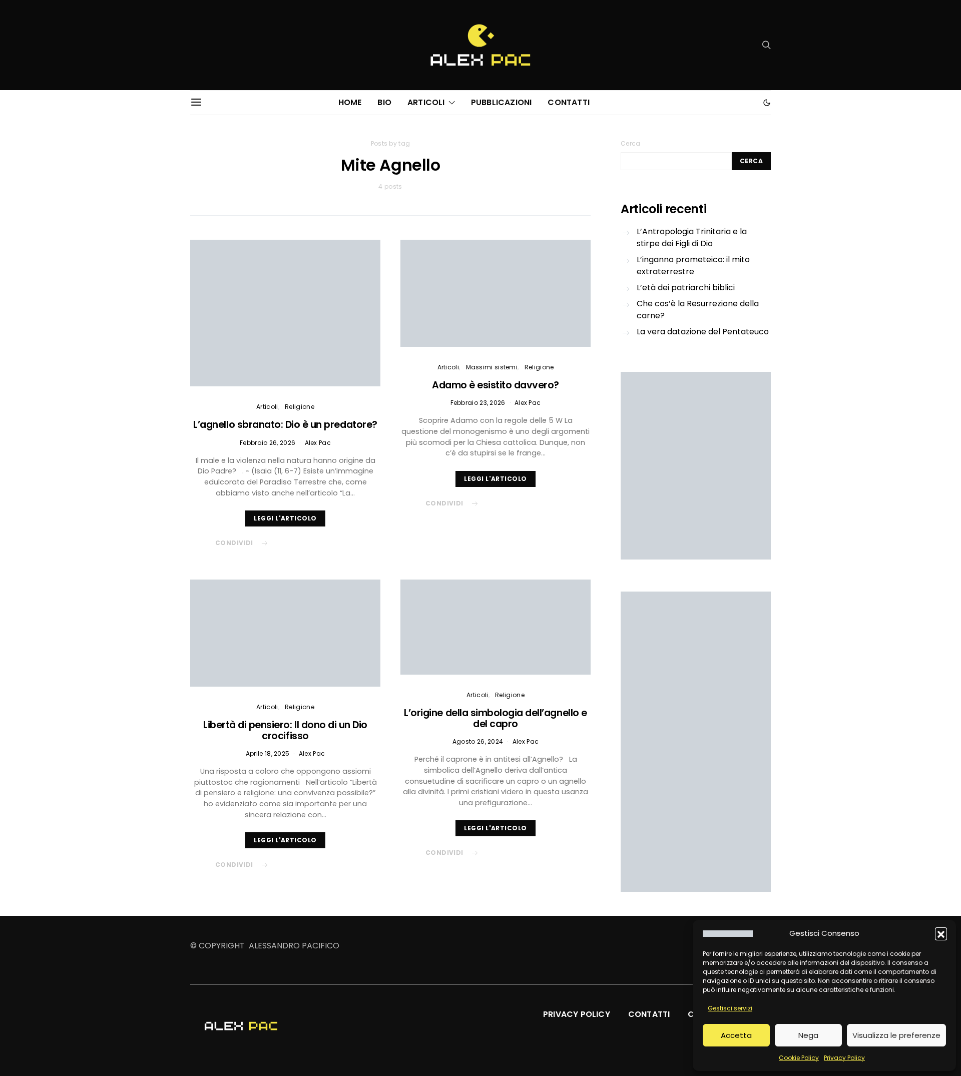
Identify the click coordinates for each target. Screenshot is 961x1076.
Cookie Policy (799, 1057)
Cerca (631, 143)
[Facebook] (197, 45)
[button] (941, 933)
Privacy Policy (844, 1057)
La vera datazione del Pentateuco (703, 331)
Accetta (736, 1035)
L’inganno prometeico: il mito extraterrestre (693, 265)
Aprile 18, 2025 (268, 753)
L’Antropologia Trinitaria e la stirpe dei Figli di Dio (692, 237)
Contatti (569, 102)
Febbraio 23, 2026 (478, 402)
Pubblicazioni (501, 102)
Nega (808, 1035)
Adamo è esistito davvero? (495, 385)
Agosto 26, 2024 (478, 741)
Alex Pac (318, 442)
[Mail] (229, 45)
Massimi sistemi (492, 367)
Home (350, 102)
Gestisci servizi (730, 1008)
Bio (384, 102)
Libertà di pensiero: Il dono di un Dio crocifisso (285, 730)
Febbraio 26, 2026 (267, 442)
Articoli (426, 102)
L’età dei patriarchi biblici (686, 287)
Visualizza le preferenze (896, 1035)
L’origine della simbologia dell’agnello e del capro (495, 718)
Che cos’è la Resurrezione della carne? (698, 309)
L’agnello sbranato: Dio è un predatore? (285, 424)
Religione (299, 406)
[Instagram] (213, 45)
